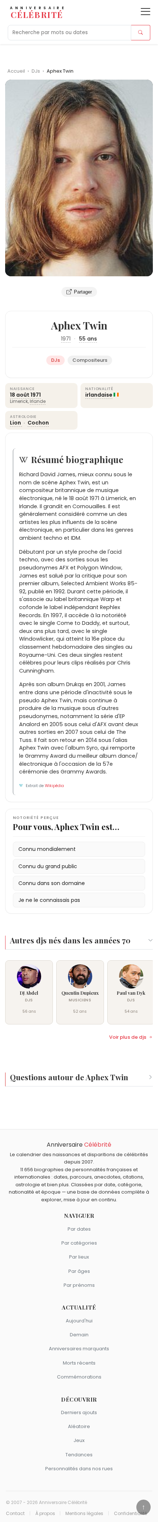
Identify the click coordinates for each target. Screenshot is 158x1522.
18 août (19, 394)
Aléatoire (79, 1426)
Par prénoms (79, 1285)
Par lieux (79, 1257)
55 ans (88, 338)
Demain (79, 1335)
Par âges (79, 1271)
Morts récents (79, 1363)
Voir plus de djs (127, 1037)
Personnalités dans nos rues (79, 1468)
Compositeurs (89, 360)
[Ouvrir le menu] (145, 11)
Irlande (38, 401)
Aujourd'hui (79, 1321)
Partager (83, 292)
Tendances (79, 1455)
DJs (36, 71)
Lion (16, 422)
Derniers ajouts (79, 1412)
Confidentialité (130, 1513)
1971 (66, 338)
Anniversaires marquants (79, 1349)
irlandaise (98, 394)
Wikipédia (54, 786)
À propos (45, 1513)
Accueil (16, 71)
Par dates (79, 1229)
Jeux (79, 1440)
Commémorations (79, 1377)
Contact (15, 1513)
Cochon (38, 422)
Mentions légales (84, 1513)
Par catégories (79, 1243)
